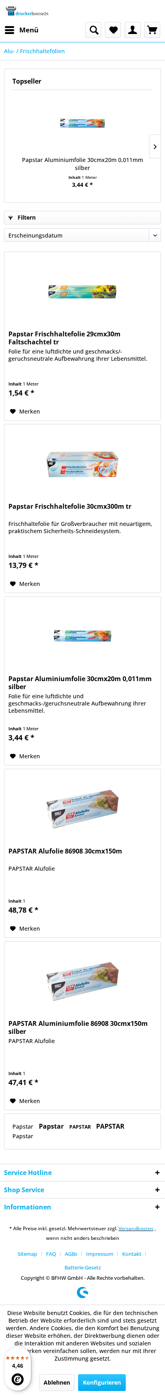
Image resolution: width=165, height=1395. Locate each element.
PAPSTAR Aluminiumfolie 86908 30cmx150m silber (78, 1027)
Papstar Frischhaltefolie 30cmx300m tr (69, 506)
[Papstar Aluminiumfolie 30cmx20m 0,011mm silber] (82, 124)
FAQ (51, 1253)
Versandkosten (136, 1228)
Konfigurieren (102, 1382)
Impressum (99, 1253)
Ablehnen (57, 1382)
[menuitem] (21, 30)
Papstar (23, 1126)
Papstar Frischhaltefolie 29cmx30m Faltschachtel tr (64, 338)
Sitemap (27, 1253)
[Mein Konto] (133, 30)
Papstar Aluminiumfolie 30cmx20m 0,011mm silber (82, 164)
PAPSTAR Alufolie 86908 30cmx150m (65, 851)
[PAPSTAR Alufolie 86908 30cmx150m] (82, 809)
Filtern (26, 217)
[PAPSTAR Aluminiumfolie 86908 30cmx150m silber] (82, 981)
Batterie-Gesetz (82, 1267)
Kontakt (131, 1253)
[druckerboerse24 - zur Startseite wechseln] (27, 11)
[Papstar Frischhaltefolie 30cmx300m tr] (82, 464)
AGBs (71, 1253)
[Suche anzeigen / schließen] (93, 30)
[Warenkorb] (152, 30)
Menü (28, 29)
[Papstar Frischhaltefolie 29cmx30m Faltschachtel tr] (82, 292)
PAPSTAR (80, 1126)
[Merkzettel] (113, 30)
